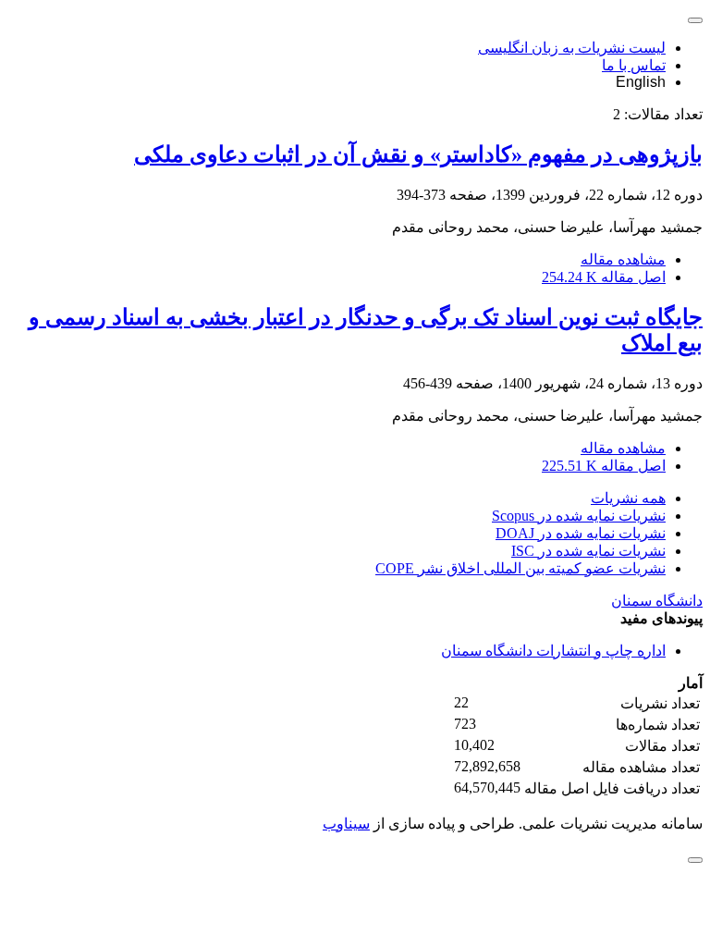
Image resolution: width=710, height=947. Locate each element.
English (641, 82)
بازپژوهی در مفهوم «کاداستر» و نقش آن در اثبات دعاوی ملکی (418, 154)
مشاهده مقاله (623, 259)
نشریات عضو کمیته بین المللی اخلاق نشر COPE (520, 568)
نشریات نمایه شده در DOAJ (581, 533)
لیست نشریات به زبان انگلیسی (572, 47)
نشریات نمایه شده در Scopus (579, 515)
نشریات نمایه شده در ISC (588, 551)
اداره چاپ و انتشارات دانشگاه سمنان (553, 650)
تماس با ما (634, 65)
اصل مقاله (604, 277)
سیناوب (346, 823)
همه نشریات (628, 498)
